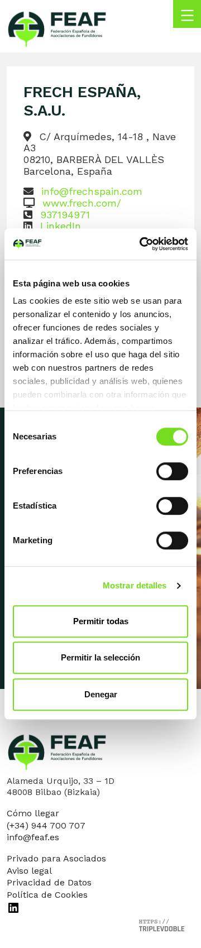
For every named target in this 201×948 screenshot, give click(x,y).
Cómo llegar (33, 813)
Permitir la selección (100, 657)
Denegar (100, 694)
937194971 (65, 215)
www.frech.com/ (81, 203)
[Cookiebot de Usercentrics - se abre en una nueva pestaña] (141, 244)
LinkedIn (60, 226)
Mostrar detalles (135, 585)
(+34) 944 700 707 (46, 825)
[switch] (172, 471)
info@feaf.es (33, 837)
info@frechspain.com (91, 191)
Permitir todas (100, 621)
